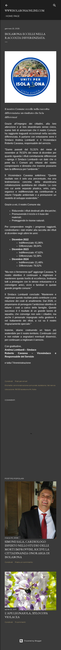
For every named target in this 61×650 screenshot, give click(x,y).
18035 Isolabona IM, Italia (25, 389)
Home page (13, 16)
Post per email (21, 381)
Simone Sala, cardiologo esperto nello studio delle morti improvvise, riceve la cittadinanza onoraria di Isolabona (27, 549)
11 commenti (20, 622)
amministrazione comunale (25, 385)
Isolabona (42, 385)
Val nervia (51, 385)
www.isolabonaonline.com (24, 10)
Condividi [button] (9, 381)
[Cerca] (54, 5)
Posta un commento (24, 562)
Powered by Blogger (33, 641)
